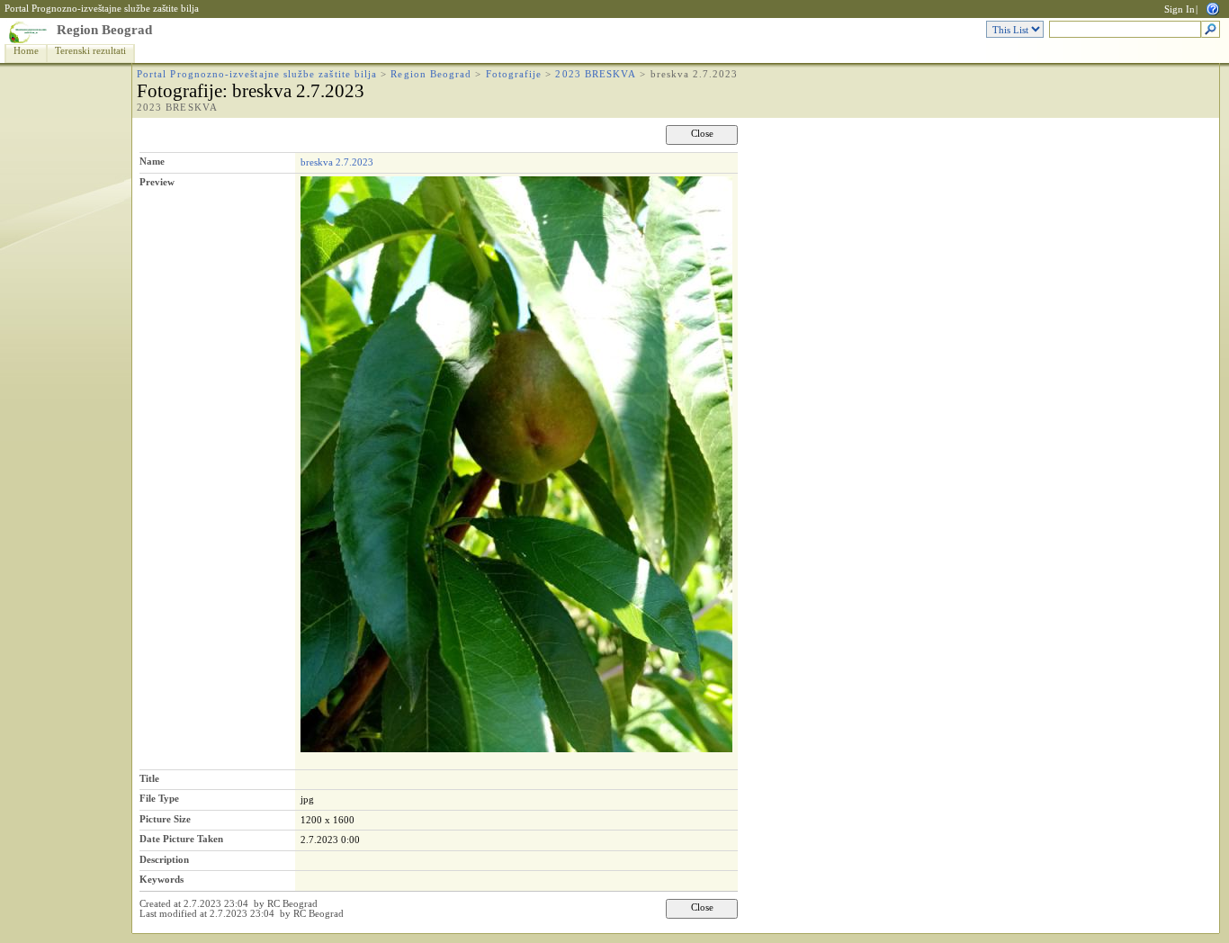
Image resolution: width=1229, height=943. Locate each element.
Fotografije (514, 74)
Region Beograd (104, 29)
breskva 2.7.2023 (337, 162)
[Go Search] (1210, 30)
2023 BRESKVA (595, 74)
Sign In (1179, 9)
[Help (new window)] (1213, 8)
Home (26, 51)
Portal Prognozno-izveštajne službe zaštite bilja (101, 8)
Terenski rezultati (90, 51)
